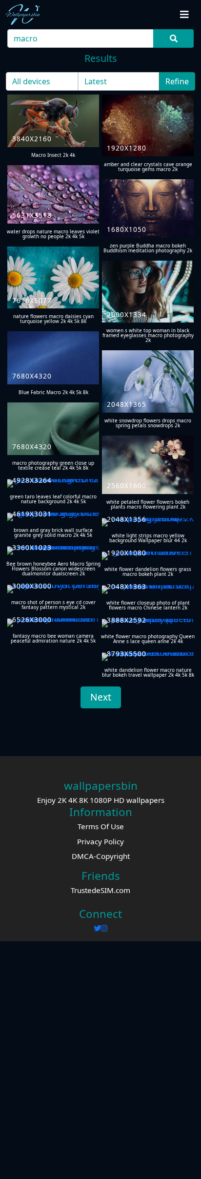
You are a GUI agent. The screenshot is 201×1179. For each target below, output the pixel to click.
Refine (177, 81)
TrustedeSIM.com (100, 890)
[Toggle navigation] (184, 14)
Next (100, 697)
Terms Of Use (101, 826)
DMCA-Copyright (101, 856)
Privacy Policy (100, 841)
